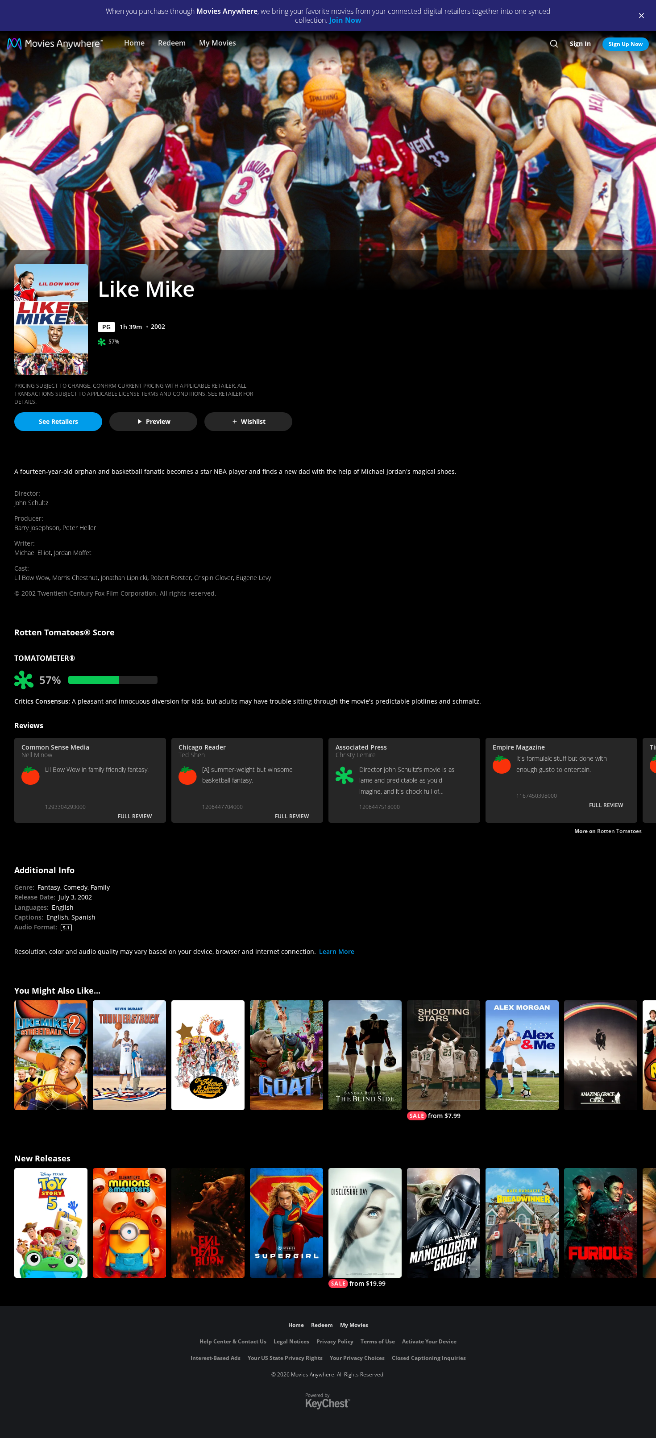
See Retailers (58, 421)
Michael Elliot (32, 552)
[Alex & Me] (522, 1055)
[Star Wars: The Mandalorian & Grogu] (443, 1223)
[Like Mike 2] (50, 1055)
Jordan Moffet (72, 552)
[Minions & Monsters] (129, 1223)
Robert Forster (170, 577)
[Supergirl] (286, 1223)
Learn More (336, 951)
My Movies (217, 43)
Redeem (172, 43)
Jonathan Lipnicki (124, 577)
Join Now (345, 20)
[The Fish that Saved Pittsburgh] (208, 1055)
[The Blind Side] (365, 1055)
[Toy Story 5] (50, 1223)
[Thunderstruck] (129, 1055)
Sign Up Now (626, 44)
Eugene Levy (253, 577)
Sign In (580, 43)
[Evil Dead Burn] (208, 1223)
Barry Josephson (36, 527)
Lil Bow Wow (31, 577)
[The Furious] (600, 1223)
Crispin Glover (213, 577)
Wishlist (253, 421)
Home (134, 43)
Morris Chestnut (75, 577)
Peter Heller (79, 527)
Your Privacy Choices (357, 1358)
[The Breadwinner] (522, 1223)
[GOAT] (286, 1055)
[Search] (554, 43)
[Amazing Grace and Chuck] (600, 1055)
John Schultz (31, 502)
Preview (158, 421)
